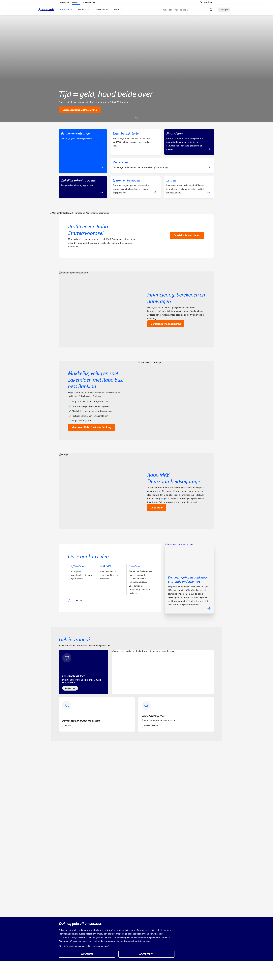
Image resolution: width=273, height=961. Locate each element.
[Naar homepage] (46, 10)
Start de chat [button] (70, 688)
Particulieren (64, 3)
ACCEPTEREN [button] (146, 954)
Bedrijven (76, 3)
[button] (206, 2)
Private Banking (88, 3)
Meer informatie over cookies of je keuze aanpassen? (84, 946)
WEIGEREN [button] (87, 954)
